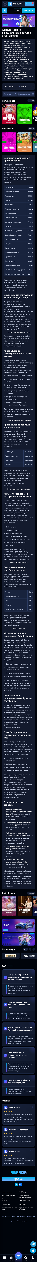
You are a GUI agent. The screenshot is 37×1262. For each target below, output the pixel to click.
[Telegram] (16, 1184)
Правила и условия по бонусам (26, 1208)
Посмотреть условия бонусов (18, 489)
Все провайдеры (24, 94)
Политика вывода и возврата (8, 1199)
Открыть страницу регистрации (18, 420)
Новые (23, 86)
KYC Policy (22, 1192)
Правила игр (6, 1204)
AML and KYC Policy (25, 1201)
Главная (10, 86)
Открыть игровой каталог (18, 563)
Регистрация (28, 10)
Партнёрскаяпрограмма (18, 1179)
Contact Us (22, 1204)
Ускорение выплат (7, 1192)
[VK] (20, 1184)
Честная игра (6, 1213)
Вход (17, 10)
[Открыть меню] (4, 10)
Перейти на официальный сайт (18, 333)
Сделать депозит (18, 629)
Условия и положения (8, 1195)
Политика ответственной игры (9, 1208)
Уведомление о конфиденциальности (25, 1196)
